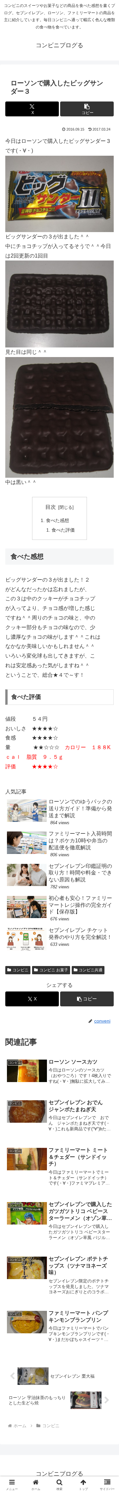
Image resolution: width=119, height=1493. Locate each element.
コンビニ (20, 970)
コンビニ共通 (90, 970)
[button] (87, 108)
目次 (50, 507)
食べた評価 (63, 530)
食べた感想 (57, 520)
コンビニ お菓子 (53, 970)
